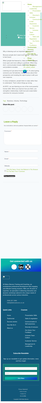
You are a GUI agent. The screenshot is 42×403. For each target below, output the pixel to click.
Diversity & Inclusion (34, 16)
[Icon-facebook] (5, 109)
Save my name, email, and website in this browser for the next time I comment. (22, 170)
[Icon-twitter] (18, 109)
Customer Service (34, 27)
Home (30, 4)
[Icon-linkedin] (11, 109)
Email (6, 158)
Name (6, 151)
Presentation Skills (35, 12)
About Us (31, 60)
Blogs (30, 58)
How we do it (30, 55)
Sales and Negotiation (34, 38)
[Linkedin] (21, 267)
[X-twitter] (28, 267)
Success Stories (29, 50)
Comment (8, 131)
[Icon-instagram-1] (24, 109)
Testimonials (32, 47)
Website (7, 166)
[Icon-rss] (30, 109)
